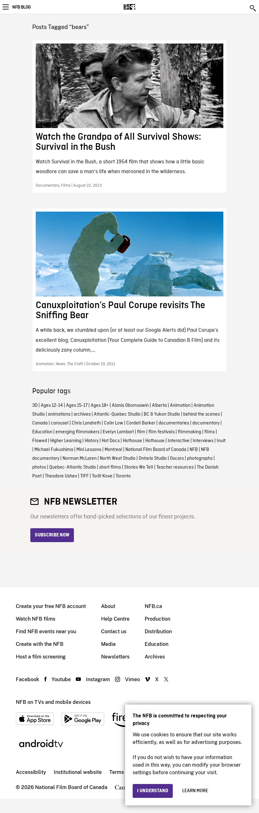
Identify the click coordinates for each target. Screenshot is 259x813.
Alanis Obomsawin (130, 405)
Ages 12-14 (52, 405)
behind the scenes (201, 414)
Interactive (179, 441)
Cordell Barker (140, 423)
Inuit (221, 441)
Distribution (158, 632)
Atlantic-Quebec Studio (117, 414)
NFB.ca (153, 606)
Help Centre (115, 619)
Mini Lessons (88, 450)
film (141, 432)
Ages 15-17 (76, 405)
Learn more (195, 790)
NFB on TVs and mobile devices (53, 702)
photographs (200, 458)
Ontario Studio (153, 458)
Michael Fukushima (53, 450)
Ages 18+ (100, 405)
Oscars (177, 458)
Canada (40, 423)
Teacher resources (175, 467)
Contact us (113, 632)
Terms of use (124, 772)
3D (35, 405)
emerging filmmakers (77, 432)
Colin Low (113, 423)
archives (82, 414)
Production (157, 619)
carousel (60, 423)
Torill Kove (102, 476)
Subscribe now (52, 535)
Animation (180, 405)
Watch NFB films (35, 619)
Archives (155, 657)
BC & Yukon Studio (162, 414)
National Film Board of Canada (155, 450)
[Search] (253, 8)
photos (39, 467)
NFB (194, 450)
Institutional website (78, 772)
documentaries (174, 423)
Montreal (113, 450)
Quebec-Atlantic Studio (72, 467)
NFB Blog (21, 7)
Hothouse (132, 441)
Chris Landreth (86, 423)
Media (108, 644)
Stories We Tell (138, 467)
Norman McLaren (80, 458)
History (92, 441)
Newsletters (115, 657)
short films (110, 467)
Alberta (159, 405)
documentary (206, 423)
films (209, 432)
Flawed (39, 441)
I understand (152, 790)
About (108, 606)
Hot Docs (111, 441)
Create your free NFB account (51, 606)
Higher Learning (65, 441)
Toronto (123, 476)
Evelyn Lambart (118, 432)
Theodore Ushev (61, 476)
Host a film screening (41, 657)
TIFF (84, 476)
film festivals (161, 432)
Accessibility (31, 772)
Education (42, 432)
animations (59, 414)
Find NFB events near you (46, 632)
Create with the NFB (39, 644)
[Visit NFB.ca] (140, 7)
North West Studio (118, 458)
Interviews (203, 441)
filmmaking (189, 432)
